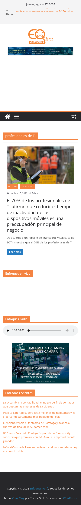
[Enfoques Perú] (7, 116)
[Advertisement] (40, 85)
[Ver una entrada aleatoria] (73, 116)
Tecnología (28, 186)
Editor (35, 193)
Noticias (12, 186)
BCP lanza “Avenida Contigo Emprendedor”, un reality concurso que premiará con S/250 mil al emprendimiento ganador (39, 437)
